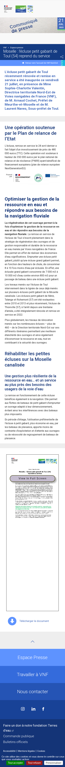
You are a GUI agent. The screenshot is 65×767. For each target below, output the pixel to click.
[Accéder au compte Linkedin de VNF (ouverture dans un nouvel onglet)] (33, 709)
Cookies (41, 751)
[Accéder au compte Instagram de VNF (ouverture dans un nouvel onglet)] (23, 709)
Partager (62, 57)
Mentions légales (26, 751)
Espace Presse (32, 657)
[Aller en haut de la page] (32, 642)
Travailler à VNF (32, 674)
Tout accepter (15, 763)
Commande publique (18, 736)
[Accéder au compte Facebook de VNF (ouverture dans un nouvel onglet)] (43, 709)
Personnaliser (53, 763)
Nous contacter (32, 691)
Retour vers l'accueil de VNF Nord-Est (41, 63)
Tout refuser (34, 763)
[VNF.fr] (32, 9)
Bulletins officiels (15, 742)
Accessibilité (9, 751)
